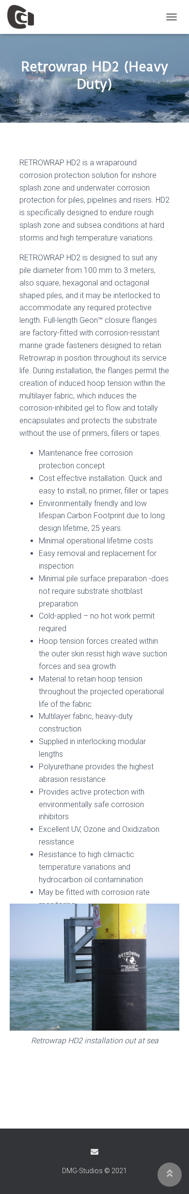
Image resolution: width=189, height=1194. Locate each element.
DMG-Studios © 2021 (94, 1171)
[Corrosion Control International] (24, 17)
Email (94, 1152)
